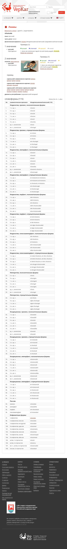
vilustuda (15, 85)
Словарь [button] (31, 18)
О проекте (5, 462)
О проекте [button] (7, 18)
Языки (51, 464)
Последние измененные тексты (24, 485)
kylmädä (9, 85)
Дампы (4, 485)
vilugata (23, 41)
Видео (19, 479)
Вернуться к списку (10, 31)
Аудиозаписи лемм (55, 490)
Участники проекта (8, 467)
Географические (54, 475)
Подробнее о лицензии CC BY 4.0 (16, 524)
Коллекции (21, 476)
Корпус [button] (19, 18)
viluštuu (25, 91)
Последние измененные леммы (40, 482)
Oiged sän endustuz (27, 53)
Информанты (53, 477)
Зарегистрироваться (34, 11)
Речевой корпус (22, 467)
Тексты (20, 464)
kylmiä (13, 81)
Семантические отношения (38, 470)
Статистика (5, 483)
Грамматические (54, 485)
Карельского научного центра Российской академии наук (27, 508)
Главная (4, 464)
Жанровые (52, 472)
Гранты (4, 490)
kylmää (18, 81)
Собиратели (52, 482)
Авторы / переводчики (56, 480)
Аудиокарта (21, 474)
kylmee (33, 79)
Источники (5, 470)
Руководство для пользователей (7, 494)
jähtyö (8, 90)
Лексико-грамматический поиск (25, 470)
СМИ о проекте (6, 475)
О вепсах (5, 477)
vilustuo (9, 91)
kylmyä (27, 90)
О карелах (5, 480)
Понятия (51, 488)
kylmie (18, 90)
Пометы (51, 493)
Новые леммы (38, 476)
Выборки (36, 490)
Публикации (5, 472)
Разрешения (6, 488)
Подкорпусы (53, 469)
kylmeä (9, 81)
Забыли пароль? (33, 13)
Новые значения (39, 479)
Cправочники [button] (45, 18)
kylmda (32, 83)
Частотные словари (24, 489)
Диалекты (52, 467)
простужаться (15, 61)
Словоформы (37, 467)
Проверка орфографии (24, 491)
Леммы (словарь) (39, 464)
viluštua (14, 91)
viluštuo (20, 91)
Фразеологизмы (38, 474)
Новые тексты (22, 482)
